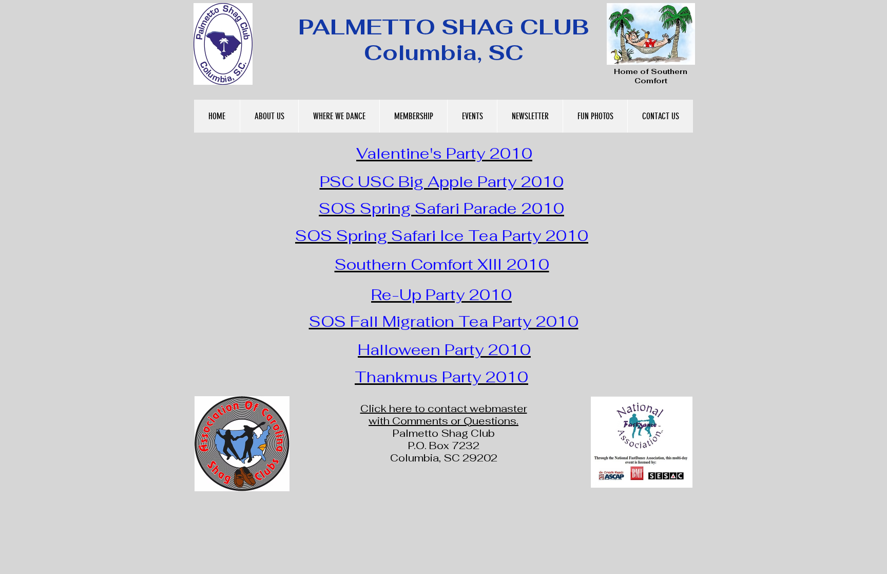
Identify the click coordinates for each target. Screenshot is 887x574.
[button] (269, 116)
